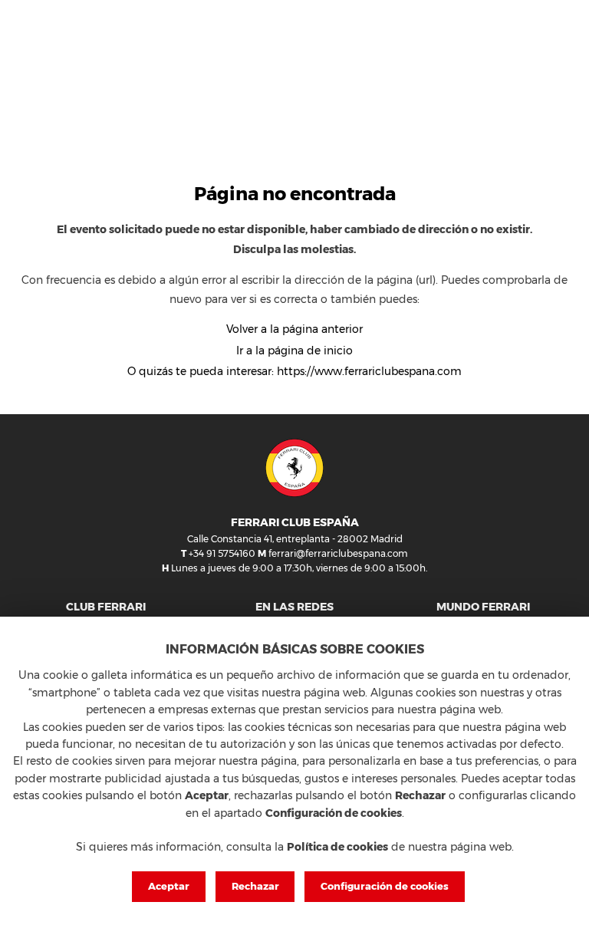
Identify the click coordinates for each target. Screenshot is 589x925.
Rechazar (255, 886)
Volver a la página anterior (294, 329)
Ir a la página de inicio (294, 350)
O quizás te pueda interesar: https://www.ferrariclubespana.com (294, 371)
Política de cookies (337, 847)
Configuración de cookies (385, 886)
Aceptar (168, 886)
